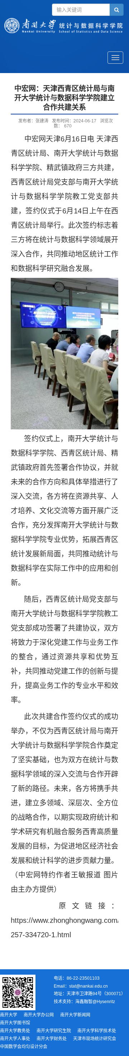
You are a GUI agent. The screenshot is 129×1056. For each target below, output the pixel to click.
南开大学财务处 (52, 1038)
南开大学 (8, 1014)
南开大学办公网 (39, 1014)
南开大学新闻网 (75, 1014)
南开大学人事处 (15, 1038)
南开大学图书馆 (15, 1022)
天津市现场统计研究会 (94, 1038)
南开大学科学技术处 (96, 1030)
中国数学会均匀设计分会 (23, 1046)
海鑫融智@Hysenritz (95, 1001)
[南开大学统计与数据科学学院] (64, 34)
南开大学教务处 (15, 1030)
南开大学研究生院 (54, 1030)
